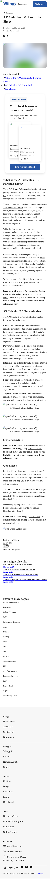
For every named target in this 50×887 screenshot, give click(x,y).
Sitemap (40, 873)
